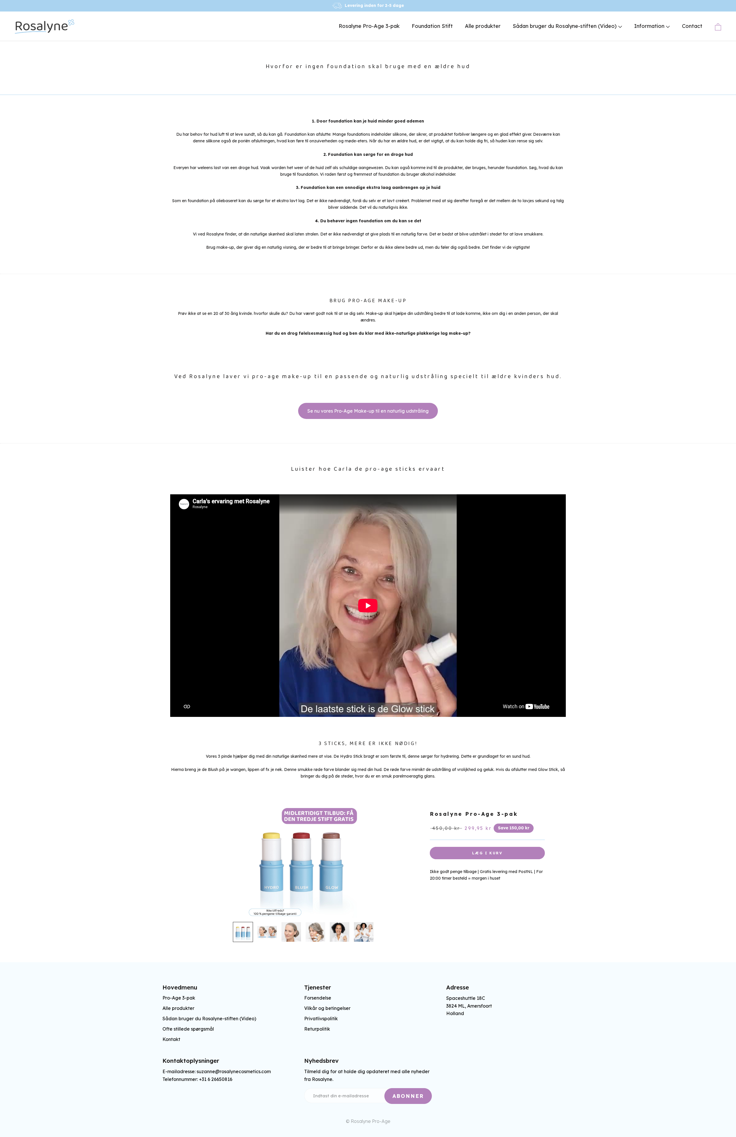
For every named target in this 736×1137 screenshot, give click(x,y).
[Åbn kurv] (718, 26)
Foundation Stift (432, 26)
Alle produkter (483, 26)
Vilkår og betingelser (327, 1008)
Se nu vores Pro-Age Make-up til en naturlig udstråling (368, 411)
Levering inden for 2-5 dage (374, 5)
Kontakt (171, 1039)
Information (650, 26)
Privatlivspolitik (321, 1018)
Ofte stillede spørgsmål (188, 1029)
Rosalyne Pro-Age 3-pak (369, 26)
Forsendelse (317, 998)
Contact (692, 26)
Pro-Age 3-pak (178, 998)
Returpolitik (317, 1029)
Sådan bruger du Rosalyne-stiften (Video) (565, 26)
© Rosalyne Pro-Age (368, 1121)
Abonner (408, 1096)
